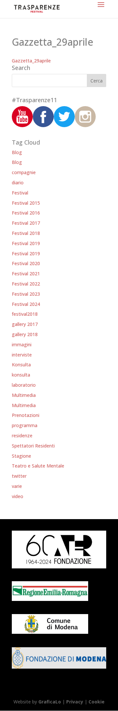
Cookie (96, 702)
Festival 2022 (26, 284)
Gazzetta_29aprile (31, 60)
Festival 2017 (26, 223)
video (17, 496)
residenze (22, 435)
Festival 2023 (26, 294)
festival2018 (25, 314)
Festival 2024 (26, 304)
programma (24, 425)
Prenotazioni (25, 415)
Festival (20, 193)
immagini (21, 344)
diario (18, 182)
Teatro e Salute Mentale (38, 466)
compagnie (24, 172)
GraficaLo (50, 702)
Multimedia (24, 395)
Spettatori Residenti (33, 446)
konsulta (21, 375)
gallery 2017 (25, 324)
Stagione (21, 456)
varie (17, 486)
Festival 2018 (26, 233)
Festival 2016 (26, 213)
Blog (17, 152)
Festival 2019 (26, 243)
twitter (19, 476)
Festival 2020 (26, 263)
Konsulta (21, 364)
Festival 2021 (26, 273)
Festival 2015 (26, 203)
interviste (22, 355)
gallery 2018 (25, 334)
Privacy (74, 702)
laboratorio (24, 385)
